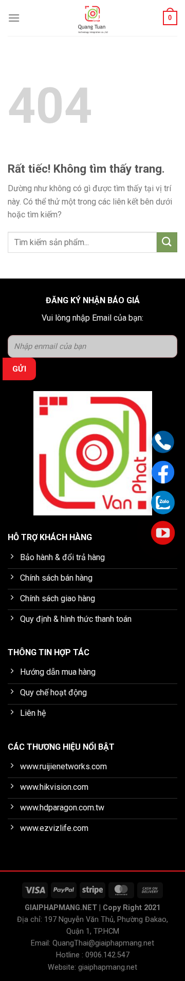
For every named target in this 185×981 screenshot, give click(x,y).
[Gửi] (167, 242)
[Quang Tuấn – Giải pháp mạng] (92, 18)
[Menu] (14, 17)
